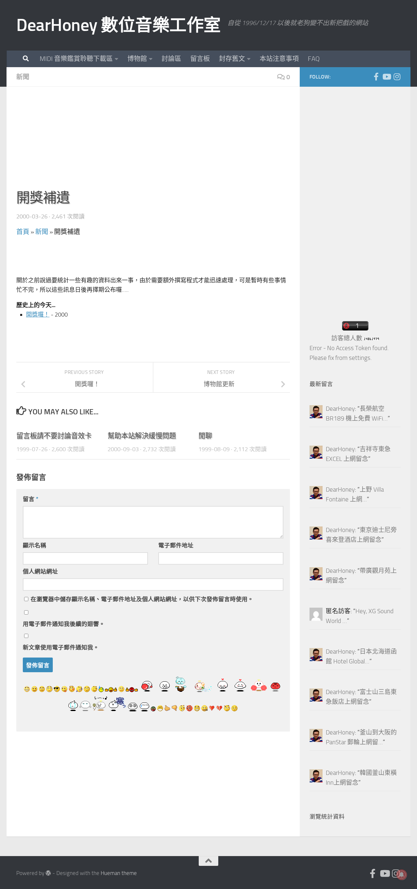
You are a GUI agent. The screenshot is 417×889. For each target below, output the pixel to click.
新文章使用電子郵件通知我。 (61, 647)
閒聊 (205, 436)
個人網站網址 (40, 571)
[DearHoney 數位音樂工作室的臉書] (376, 77)
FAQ (314, 59)
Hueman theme (119, 873)
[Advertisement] (153, 142)
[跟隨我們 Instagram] (397, 77)
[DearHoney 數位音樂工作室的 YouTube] (386, 77)
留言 (30, 499)
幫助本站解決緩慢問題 (142, 436)
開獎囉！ (38, 314)
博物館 (137, 59)
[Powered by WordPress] (48, 873)
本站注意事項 (279, 59)
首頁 (22, 232)
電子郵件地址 (176, 545)
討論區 (171, 59)
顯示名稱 (34, 545)
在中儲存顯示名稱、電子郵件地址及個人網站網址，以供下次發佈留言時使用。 (142, 599)
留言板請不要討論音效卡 (54, 436)
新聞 (22, 77)
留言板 (200, 59)
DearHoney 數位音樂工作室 (118, 25)
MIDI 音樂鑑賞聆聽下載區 (76, 59)
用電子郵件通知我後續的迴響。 (64, 624)
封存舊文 (232, 59)
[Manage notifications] (401, 874)
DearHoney (340, 408)
